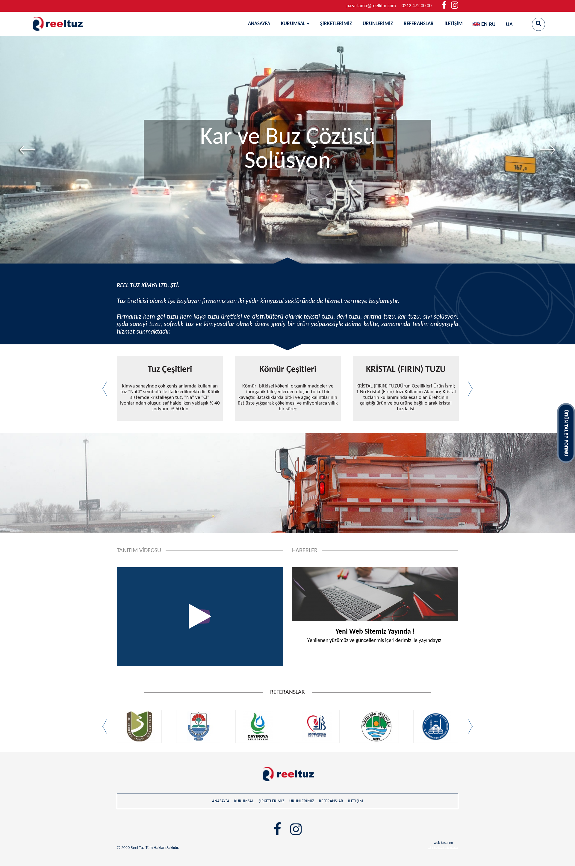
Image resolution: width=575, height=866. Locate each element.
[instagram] (454, 6)
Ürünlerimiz (378, 23)
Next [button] (548, 149)
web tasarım (443, 843)
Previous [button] (27, 149)
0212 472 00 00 (417, 6)
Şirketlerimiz (336, 23)
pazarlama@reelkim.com (371, 6)
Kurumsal (293, 23)
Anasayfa (259, 23)
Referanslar (419, 23)
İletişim (453, 23)
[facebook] (444, 6)
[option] (287, 150)
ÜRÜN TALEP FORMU (566, 433)
